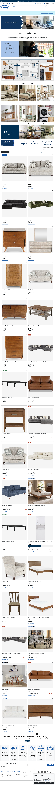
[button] (7, 1)
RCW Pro (24, 771)
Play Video (37, 49)
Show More (27, 741)
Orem (2, 775)
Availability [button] (34, 152)
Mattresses (32, 10)
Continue (51, 764)
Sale (43, 10)
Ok (38, 782)
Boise (13, 773)
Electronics (25, 10)
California (18, 771)
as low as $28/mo (31, 439)
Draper (2, 773)
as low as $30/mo (31, 403)
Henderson (9, 773)
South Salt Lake (3, 776)
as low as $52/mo (5, 659)
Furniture (12, 10)
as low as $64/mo (31, 224)
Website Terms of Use (15, 783)
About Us (24, 776)
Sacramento (18, 774)
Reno (8, 774)
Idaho (13, 771)
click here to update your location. (47, 13)
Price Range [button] (23, 152)
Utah (2, 771)
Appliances (18, 10)
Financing (24, 773)
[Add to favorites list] (26, 155)
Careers (24, 772)
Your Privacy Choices (49, 782)
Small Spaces (7, 30)
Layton (2, 774)
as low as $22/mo (31, 695)
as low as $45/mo (31, 368)
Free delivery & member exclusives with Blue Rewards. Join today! (27, 1)
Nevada (9, 771)
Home (5, 783)
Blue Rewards (25, 775)
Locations (3, 770)
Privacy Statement (24, 783)
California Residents (30, 783)
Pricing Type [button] (40, 152)
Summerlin (9, 775)
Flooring (38, 10)
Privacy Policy (47, 780)
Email (29, 763)
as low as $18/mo (5, 731)
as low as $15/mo (5, 188)
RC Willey (3, 30)
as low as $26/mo (31, 475)
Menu (53, 3)
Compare (51, 551)
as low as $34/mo (5, 224)
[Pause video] (2, 145)
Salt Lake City (5, 3)
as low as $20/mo (5, 296)
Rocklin (17, 773)
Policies (20, 783)
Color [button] (29, 152)
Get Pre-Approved (40, 3)
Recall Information (9, 783)
